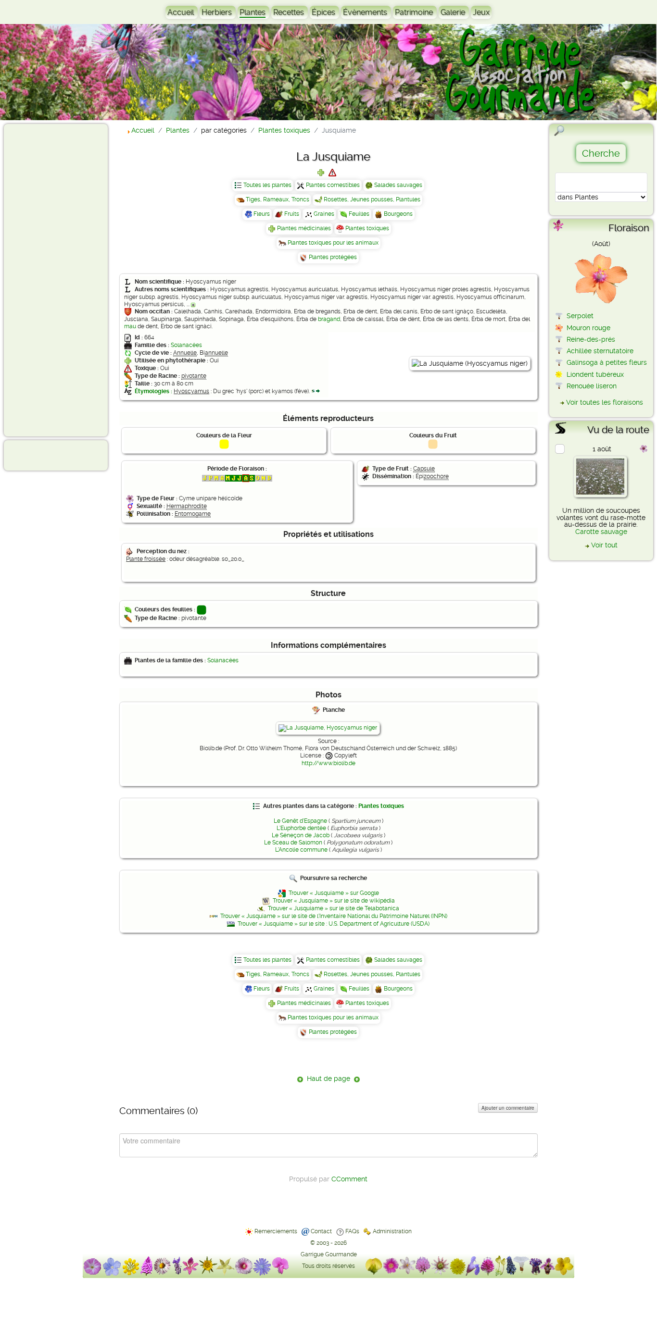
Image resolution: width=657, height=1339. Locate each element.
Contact (321, 1231)
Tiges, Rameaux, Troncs (277, 199)
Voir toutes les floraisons (604, 402)
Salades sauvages (398, 185)
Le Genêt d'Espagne (300, 821)
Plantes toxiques (367, 228)
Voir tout (604, 545)
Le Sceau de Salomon (293, 842)
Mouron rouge (588, 328)
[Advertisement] (46, 280)
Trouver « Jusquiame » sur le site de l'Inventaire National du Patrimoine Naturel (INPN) (333, 916)
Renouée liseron (592, 386)
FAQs (352, 1231)
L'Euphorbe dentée (301, 828)
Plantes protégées (333, 257)
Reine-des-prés (591, 339)
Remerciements (275, 1231)
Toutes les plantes (267, 185)
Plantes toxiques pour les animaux (333, 242)
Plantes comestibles (333, 185)
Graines (324, 214)
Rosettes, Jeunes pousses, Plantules (372, 199)
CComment (349, 1179)
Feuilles (359, 214)
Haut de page (328, 1078)
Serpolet (580, 316)
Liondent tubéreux (595, 374)
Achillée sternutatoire (600, 351)
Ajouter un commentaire (507, 1107)
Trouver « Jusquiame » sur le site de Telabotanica (333, 908)
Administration (392, 1231)
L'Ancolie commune (301, 849)
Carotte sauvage (601, 531)
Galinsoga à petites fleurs (607, 362)
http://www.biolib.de (328, 763)
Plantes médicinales (304, 228)
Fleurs (261, 214)
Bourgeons (398, 214)
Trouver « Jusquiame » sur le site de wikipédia (334, 900)
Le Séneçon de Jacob (300, 835)
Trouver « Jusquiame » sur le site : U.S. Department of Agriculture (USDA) (334, 923)
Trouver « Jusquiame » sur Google (334, 893)
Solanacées (186, 345)
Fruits (291, 214)
